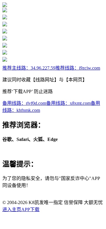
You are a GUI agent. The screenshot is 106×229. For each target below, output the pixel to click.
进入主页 (11, 209)
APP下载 (30, 209)
